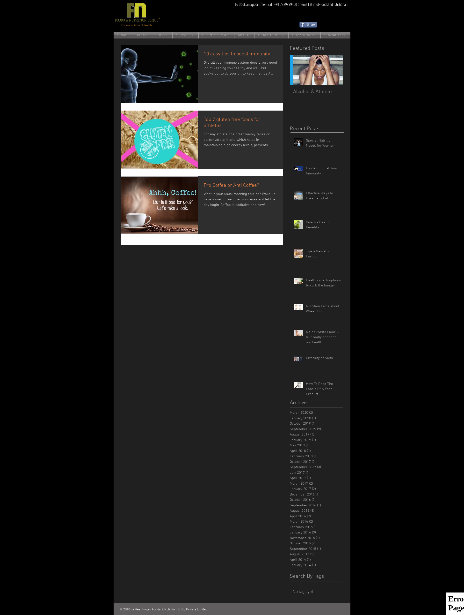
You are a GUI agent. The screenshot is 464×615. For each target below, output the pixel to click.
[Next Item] (335, 70)
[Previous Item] (297, 70)
